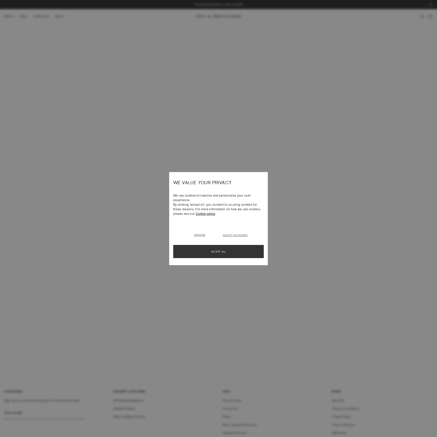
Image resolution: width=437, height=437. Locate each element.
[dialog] (218, 218)
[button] (201, 234)
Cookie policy (205, 213)
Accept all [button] (218, 251)
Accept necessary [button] (235, 235)
